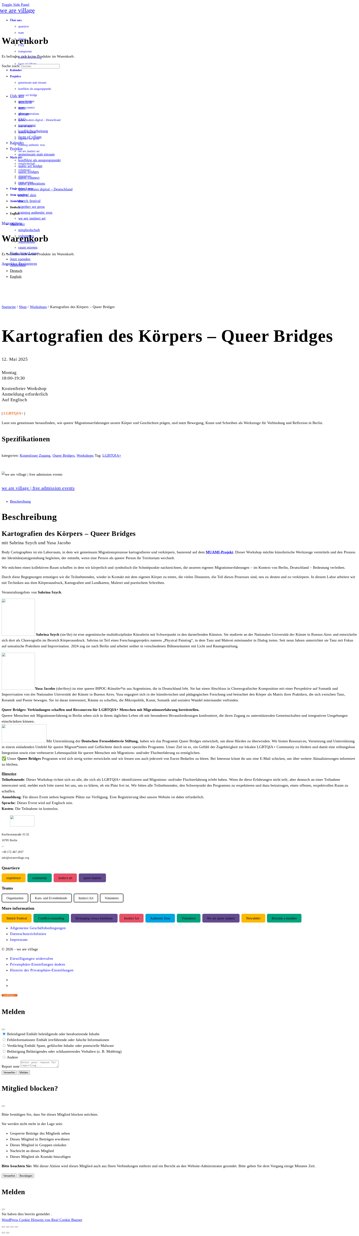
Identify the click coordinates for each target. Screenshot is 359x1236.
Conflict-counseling (51, 918)
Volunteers (189, 918)
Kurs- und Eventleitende (51, 898)
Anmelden (9, 264)
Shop (23, 307)
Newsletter (253, 918)
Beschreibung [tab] (20, 501)
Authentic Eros (160, 918)
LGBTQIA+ (111, 455)
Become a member (284, 918)
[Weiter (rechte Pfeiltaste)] (7, 1232)
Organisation (14, 898)
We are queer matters (221, 918)
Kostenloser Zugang (35, 455)
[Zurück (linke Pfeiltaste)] (3, 1232)
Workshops (38, 307)
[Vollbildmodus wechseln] (7, 1226)
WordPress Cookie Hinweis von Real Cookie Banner (42, 1220)
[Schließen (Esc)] (3, 1029)
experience (13, 878)
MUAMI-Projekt (219, 552)
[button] (31, 958)
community (39, 878)
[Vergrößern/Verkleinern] (3, 1226)
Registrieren (27, 264)
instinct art (65, 878)
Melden (24, 1072)
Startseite (9, 307)
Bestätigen (26, 1175)
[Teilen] (12, 1226)
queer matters (92, 878)
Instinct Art (131, 918)
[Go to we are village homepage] (18, 10)
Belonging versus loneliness (94, 918)
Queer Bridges (64, 455)
